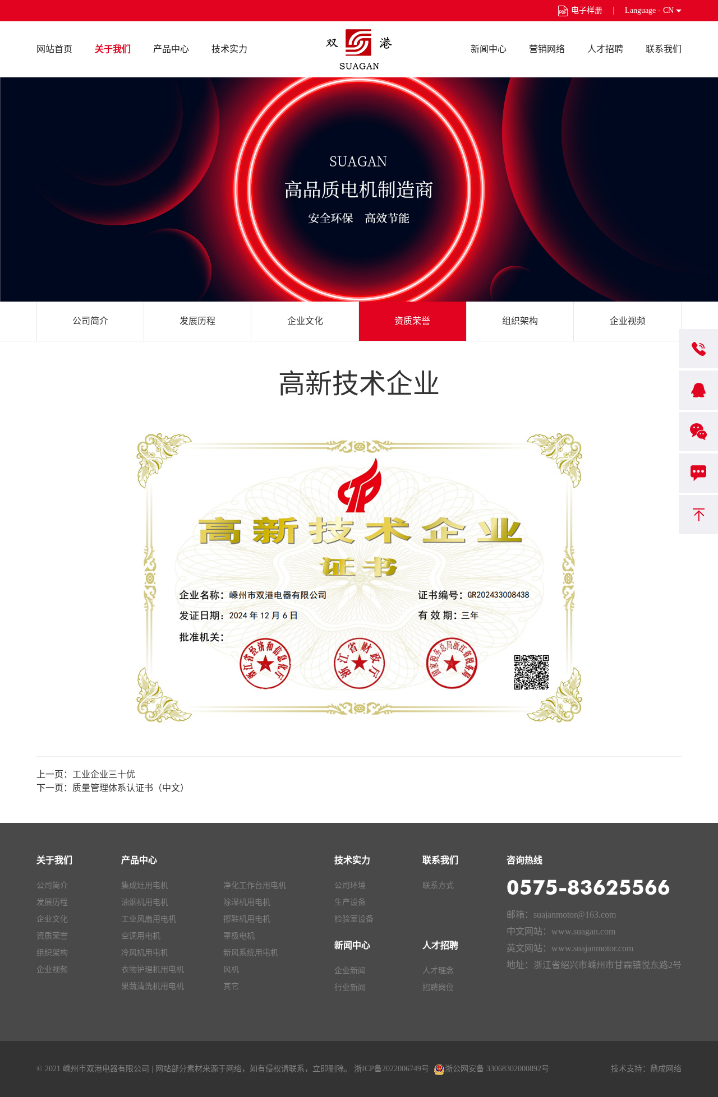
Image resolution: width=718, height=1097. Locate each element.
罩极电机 (239, 936)
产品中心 (171, 49)
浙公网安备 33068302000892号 (497, 1068)
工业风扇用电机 (148, 919)
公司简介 (90, 321)
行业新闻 (350, 987)
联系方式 (438, 885)
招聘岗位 (438, 987)
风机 (231, 969)
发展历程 (197, 321)
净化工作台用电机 (254, 885)
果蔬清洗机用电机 (152, 986)
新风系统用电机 (250, 952)
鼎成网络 (666, 1068)
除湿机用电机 (246, 902)
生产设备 (350, 902)
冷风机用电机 (144, 952)
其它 (231, 986)
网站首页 (54, 49)
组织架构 (520, 321)
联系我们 (664, 49)
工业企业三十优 (103, 774)
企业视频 (628, 321)
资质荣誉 (412, 321)
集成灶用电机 (144, 885)
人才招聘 (605, 49)
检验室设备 (354, 919)
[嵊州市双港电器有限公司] (359, 49)
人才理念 (438, 970)
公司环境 (350, 885)
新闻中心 (489, 49)
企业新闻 (350, 970)
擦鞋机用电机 (246, 919)
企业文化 (305, 321)
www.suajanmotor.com (592, 948)
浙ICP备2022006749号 (391, 1068)
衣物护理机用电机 (152, 969)
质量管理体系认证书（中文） (130, 788)
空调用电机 (140, 936)
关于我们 (113, 49)
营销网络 (547, 49)
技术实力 (229, 49)
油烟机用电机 (144, 902)
